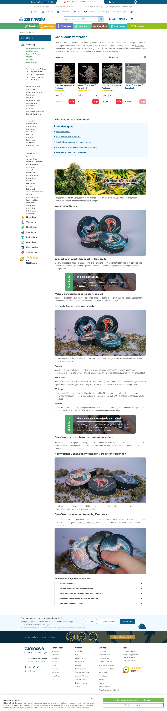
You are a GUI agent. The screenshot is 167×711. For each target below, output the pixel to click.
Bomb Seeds (30, 181)
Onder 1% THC (30, 89)
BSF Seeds (29, 186)
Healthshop (31, 227)
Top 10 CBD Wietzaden (33, 80)
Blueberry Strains (31, 124)
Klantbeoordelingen (81, 669)
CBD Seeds (29, 194)
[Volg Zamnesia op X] (38, 667)
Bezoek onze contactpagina (36, 661)
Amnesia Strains (31, 121)
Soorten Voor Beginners (33, 87)
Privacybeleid (49, 628)
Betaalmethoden (104, 658)
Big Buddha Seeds (32, 175)
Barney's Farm (30, 173)
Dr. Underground (31, 211)
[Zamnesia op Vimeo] (33, 667)
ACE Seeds (29, 156)
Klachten (101, 683)
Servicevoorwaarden (68, 628)
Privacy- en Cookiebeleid (106, 669)
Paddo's (54, 665)
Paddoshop (31, 237)
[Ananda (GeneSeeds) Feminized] (88, 73)
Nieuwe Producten (81, 658)
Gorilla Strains (30, 132)
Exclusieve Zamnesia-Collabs (35, 111)
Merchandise (32, 247)
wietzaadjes (139, 45)
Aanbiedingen (56, 676)
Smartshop (31, 232)
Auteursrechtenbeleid (105, 686)
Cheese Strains (31, 126)
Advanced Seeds (31, 159)
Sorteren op (113, 57)
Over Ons (78, 665)
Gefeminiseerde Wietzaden (35, 48)
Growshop (31, 242)
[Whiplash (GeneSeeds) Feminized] (112, 73)
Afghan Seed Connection (34, 162)
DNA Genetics (30, 205)
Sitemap (77, 686)
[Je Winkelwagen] (133, 19)
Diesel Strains (30, 129)
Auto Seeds (29, 170)
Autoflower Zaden (32, 51)
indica (118, 381)
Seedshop (30, 44)
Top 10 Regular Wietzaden (34, 72)
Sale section (31, 252)
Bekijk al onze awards (123, 637)
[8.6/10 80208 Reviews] (33, 257)
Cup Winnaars (30, 95)
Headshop (31, 217)
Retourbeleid (103, 672)
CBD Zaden (29, 59)
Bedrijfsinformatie (104, 655)
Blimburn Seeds (31, 178)
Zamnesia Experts (80, 679)
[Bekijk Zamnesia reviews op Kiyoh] (22, 259)
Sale (53, 679)
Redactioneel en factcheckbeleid (109, 690)
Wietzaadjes (55, 651)
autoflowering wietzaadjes (85, 522)
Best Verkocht (79, 662)
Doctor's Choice (31, 208)
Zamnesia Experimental (33, 114)
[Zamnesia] (39, 19)
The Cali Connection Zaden (34, 192)
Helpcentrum (103, 651)
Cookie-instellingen (133, 705)
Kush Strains (30, 137)
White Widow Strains (32, 145)
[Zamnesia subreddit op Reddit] (29, 671)
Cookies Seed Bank (32, 200)
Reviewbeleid (103, 676)
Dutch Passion (30, 214)
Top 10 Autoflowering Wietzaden (36, 69)
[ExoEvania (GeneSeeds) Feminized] (65, 73)
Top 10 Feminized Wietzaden (35, 77)
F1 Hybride (29, 57)
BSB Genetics (30, 183)
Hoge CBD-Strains (31, 103)
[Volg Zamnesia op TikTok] (25, 671)
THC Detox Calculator (129, 651)
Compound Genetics (32, 197)
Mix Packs (29, 108)
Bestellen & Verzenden (106, 662)
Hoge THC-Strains (31, 106)
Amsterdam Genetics (32, 164)
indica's (82, 285)
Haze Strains (30, 134)
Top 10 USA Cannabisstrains (35, 74)
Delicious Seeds (31, 203)
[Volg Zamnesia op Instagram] (29, 667)
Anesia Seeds (30, 167)
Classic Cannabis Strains (34, 92)
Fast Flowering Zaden (33, 100)
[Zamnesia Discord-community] (33, 671)
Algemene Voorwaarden (106, 665)
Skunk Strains (30, 143)
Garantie (101, 679)
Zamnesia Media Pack (82, 672)
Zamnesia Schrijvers (81, 676)
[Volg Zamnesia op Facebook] (25, 667)
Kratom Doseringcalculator (131, 660)
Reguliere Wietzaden (33, 54)
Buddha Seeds (30, 189)
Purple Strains (30, 140)
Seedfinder (78, 651)
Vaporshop (31, 222)
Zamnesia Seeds (31, 62)
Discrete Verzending (81, 683)
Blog (76, 655)
